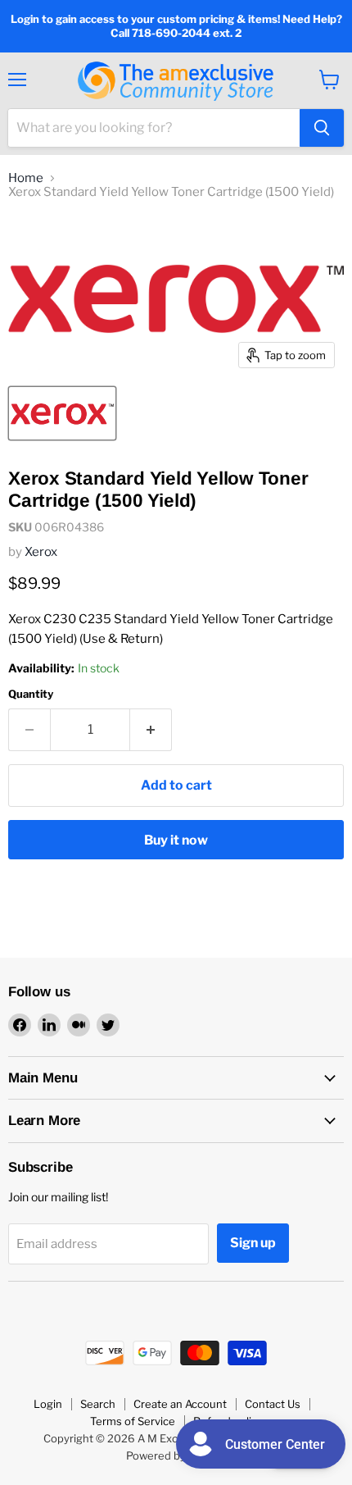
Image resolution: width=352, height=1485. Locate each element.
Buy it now (176, 840)
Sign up (253, 1242)
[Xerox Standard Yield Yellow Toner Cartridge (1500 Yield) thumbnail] (62, 413)
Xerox (41, 551)
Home (25, 178)
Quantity (30, 694)
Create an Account (180, 1403)
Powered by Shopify (176, 1455)
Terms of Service (132, 1421)
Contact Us (272, 1403)
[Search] (322, 128)
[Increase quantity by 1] (151, 729)
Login (48, 1403)
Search (97, 1403)
